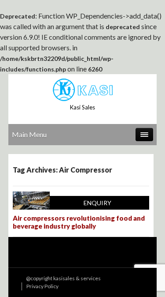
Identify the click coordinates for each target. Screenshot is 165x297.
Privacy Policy (42, 286)
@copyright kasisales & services (63, 278)
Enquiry (97, 203)
